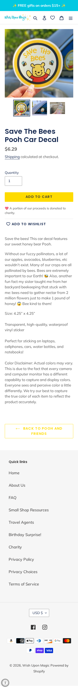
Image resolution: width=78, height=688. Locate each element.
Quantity (12, 172)
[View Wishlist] (53, 17)
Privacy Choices (23, 571)
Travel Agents (21, 522)
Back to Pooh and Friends (42, 431)
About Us (17, 485)
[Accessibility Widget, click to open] (5, 683)
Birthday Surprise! (25, 534)
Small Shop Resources (29, 509)
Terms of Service (24, 584)
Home (14, 472)
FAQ (12, 497)
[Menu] (70, 17)
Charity (15, 547)
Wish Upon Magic (35, 665)
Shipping (12, 156)
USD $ (37, 613)
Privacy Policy (21, 559)
